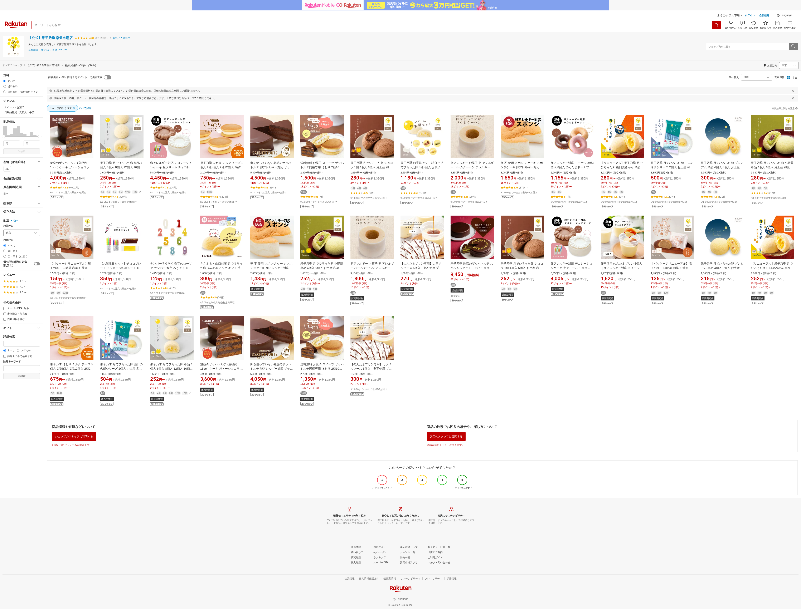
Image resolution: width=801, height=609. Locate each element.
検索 (22, 151)
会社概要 (33, 50)
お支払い (45, 50)
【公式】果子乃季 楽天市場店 (50, 38)
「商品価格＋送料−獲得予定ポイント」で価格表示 (74, 77)
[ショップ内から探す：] (793, 46)
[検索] (716, 25)
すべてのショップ (12, 65)
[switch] (37, 263)
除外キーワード (12, 361)
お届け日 (8, 240)
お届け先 (8, 226)
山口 (7, 168)
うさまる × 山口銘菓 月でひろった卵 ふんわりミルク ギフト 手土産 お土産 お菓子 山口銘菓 (222, 268)
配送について (60, 50)
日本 (5, 193)
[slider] (3, 136)
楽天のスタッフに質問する (446, 436)
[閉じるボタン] (793, 90)
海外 (15, 220)
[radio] (4, 81)
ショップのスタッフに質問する (74, 436)
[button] (786, 15)
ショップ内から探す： (720, 46)
